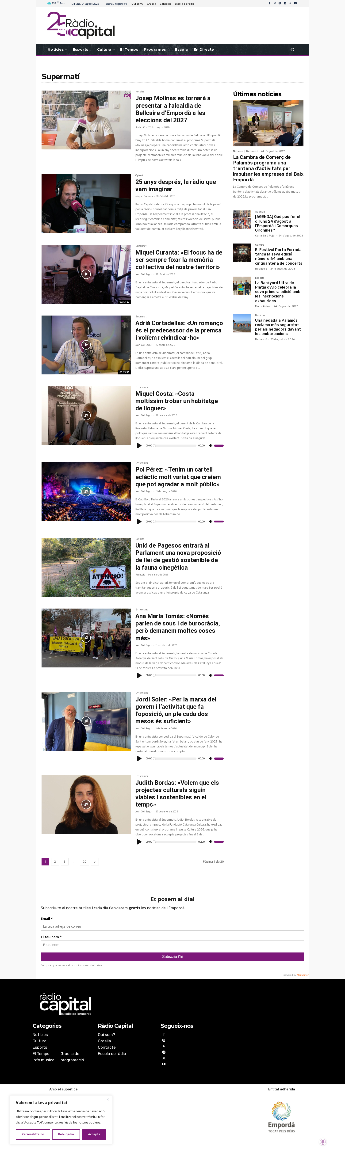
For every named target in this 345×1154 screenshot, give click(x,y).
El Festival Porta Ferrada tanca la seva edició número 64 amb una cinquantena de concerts (278, 257)
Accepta (94, 1134)
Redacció (140, 127)
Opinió (139, 176)
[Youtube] (295, 3)
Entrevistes (141, 387)
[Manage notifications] (323, 1142)
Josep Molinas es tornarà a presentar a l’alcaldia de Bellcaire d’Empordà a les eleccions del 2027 (173, 109)
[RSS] (164, 1047)
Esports (259, 278)
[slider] (219, 445)
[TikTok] (290, 3)
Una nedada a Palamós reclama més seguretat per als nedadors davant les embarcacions (278, 327)
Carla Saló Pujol (265, 235)
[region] (61, 1120)
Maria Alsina (262, 306)
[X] (164, 1059)
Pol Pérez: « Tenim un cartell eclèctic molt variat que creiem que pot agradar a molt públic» (178, 476)
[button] (292, 49)
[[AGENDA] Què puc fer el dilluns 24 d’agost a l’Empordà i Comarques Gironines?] (242, 219)
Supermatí (141, 246)
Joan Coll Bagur (143, 274)
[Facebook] (269, 3)
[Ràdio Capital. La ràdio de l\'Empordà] (81, 25)
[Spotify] (279, 3)
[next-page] (95, 861)
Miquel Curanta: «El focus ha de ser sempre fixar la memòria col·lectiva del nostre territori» (178, 259)
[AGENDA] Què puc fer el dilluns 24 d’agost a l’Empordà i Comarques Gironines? (277, 223)
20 (84, 861)
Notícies (139, 92)
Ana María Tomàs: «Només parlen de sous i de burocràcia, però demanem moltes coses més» (177, 627)
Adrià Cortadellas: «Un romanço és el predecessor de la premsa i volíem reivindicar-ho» (179, 330)
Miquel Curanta (144, 196)
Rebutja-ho (66, 1134)
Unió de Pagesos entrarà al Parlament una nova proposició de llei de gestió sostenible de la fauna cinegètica (178, 556)
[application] (179, 445)
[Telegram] (285, 3)
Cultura (259, 245)
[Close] (108, 1099)
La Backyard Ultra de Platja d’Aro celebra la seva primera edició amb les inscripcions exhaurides (277, 292)
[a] (125, 1004)
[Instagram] (274, 3)
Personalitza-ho (33, 1134)
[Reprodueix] (139, 445)
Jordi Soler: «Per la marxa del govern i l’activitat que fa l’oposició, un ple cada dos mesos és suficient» (175, 710)
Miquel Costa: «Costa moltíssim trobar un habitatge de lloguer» (176, 401)
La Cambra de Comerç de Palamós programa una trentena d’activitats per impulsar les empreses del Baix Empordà (268, 168)
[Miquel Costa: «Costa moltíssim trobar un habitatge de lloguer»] (86, 415)
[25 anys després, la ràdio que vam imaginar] (86, 203)
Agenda (260, 211)
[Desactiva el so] (210, 446)
